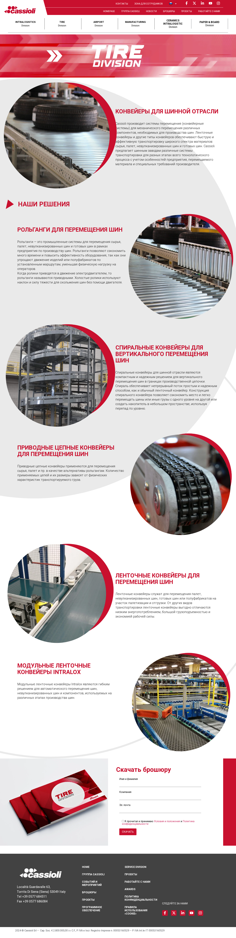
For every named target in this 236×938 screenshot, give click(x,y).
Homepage (109, 11)
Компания (125, 792)
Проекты (186, 11)
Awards (130, 889)
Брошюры (169, 11)
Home (85, 867)
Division (173, 23)
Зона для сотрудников (148, 3)
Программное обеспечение (92, 909)
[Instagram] (218, 3)
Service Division (135, 867)
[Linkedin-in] (202, 3)
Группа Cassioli (130, 11)
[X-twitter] (194, 3)
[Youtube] (210, 3)
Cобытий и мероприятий (92, 883)
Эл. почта (124, 805)
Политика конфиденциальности (141, 898)
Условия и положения (167, 821)
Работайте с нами (209, 11)
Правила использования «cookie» (136, 910)
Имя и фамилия (128, 779)
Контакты (122, 3)
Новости (151, 11)
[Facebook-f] (186, 3)
